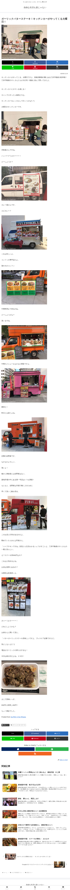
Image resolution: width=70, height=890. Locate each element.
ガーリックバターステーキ (18, 725)
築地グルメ (6, 725)
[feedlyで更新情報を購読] (52, 749)
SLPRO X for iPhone (18, 717)
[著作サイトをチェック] (18, 749)
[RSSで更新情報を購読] (35, 753)
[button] (57, 67)
